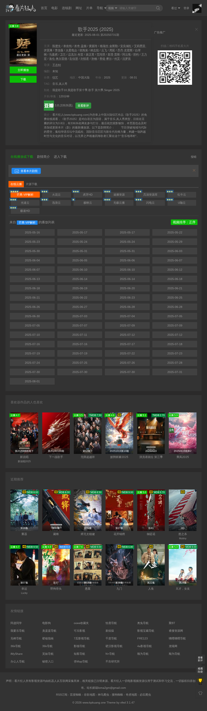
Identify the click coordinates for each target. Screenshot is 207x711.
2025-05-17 (79, 232)
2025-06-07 (174, 260)
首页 (44, 8)
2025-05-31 (79, 251)
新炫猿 (110, 630)
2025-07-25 (79, 362)
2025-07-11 (79, 334)
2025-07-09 (127, 325)
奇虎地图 (131, 694)
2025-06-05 (79, 260)
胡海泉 (83, 50)
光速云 (25, 202)
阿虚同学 (16, 623)
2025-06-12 (174, 269)
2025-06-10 (79, 269)
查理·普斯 (114, 54)
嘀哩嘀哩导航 (177, 638)
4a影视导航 (144, 646)
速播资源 (119, 194)
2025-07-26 (127, 362)
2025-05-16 (32, 232)
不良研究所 (113, 661)
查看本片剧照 (29, 171)
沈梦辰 (126, 58)
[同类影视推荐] (200, 682)
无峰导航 (16, 638)
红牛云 (181, 194)
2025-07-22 (127, 353)
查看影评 (83, 105)
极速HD (25, 210)
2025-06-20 (127, 288)
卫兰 (63, 54)
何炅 (117, 58)
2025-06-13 (32, 279)
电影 (54, 8)
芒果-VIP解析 (25, 194)
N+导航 (110, 653)
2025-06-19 (79, 288)
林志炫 (94, 50)
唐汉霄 (90, 54)
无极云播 (119, 202)
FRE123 (142, 638)
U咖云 (182, 202)
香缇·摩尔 (105, 58)
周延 (112, 50)
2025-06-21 (174, 288)
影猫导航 (79, 646)
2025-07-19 (32, 353)
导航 (100, 8)
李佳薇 (59, 50)
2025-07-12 (127, 334)
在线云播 (16, 184)
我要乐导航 (18, 630)
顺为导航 (143, 653)
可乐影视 (79, 630)
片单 (89, 8)
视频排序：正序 (184, 222)
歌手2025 (88, 29)
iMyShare (17, 653)
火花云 (56, 194)
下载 (23, 79)
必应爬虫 (145, 694)
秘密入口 (48, 661)
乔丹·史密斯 (125, 50)
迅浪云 (56, 202)
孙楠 (94, 58)
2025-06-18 (174, 279)
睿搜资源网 (176, 630)
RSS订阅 (61, 694)
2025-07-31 (174, 372)
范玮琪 (101, 54)
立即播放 (23, 70)
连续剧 (67, 8)
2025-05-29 (174, 241)
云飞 (104, 50)
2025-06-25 (174, 297)
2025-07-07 (79, 325)
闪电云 (150, 202)
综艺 (55, 77)
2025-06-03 (174, 251)
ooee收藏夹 (81, 623)
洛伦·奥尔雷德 (58, 58)
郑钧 (136, 54)
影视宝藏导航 (145, 630)
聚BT (172, 623)
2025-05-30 (32, 251)
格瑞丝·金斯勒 (109, 46)
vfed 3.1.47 (127, 702)
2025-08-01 (32, 381)
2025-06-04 (32, 260)
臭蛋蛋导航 (49, 630)
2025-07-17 (127, 344)
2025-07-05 (174, 316)
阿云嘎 (126, 54)
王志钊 (56, 65)
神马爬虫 (103, 694)
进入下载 (60, 156)
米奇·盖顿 (80, 46)
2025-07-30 (32, 372)
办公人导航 (18, 661)
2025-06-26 (32, 306)
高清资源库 (150, 194)
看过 (174, 8)
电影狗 (46, 623)
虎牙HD (88, 194)
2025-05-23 (32, 241)
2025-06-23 (127, 297)
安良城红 (126, 46)
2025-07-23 (174, 353)
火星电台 (71, 50)
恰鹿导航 (111, 623)
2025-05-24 (79, 241)
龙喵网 (173, 646)
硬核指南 (48, 638)
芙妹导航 (48, 653)
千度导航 (111, 638)
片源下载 (31, 184)
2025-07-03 (79, 316)
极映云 (87, 202)
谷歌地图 (89, 694)
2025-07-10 (32, 334)
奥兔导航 (143, 623)
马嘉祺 (53, 54)
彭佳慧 (74, 58)
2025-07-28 (174, 362)
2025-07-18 (174, 344)
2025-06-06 (127, 260)
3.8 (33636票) (64, 105)
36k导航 (16, 646)
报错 (193, 156)
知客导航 (79, 653)
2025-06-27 (79, 306)
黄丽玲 (93, 46)
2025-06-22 (79, 297)
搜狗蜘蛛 (117, 694)
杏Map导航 (81, 661)
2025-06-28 (127, 306)
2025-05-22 (174, 232)
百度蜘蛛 (75, 694)
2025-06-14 (79, 279)
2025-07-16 (32, 344)
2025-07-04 (127, 316)
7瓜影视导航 (82, 638)
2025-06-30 (32, 316)
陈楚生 (56, 46)
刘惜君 (84, 58)
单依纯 (67, 46)
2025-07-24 (32, 362)
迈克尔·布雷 (75, 54)
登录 (186, 8)
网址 (79, 8)
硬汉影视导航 (114, 646)
